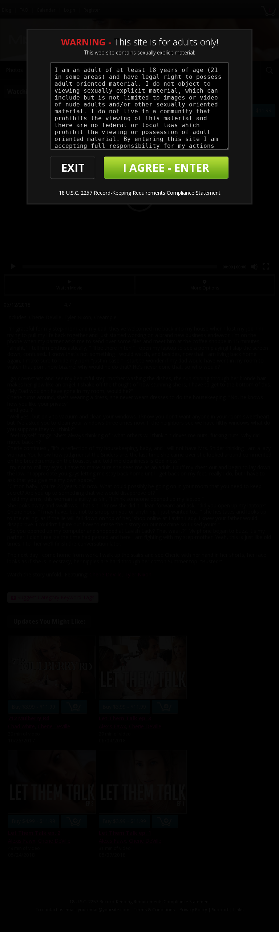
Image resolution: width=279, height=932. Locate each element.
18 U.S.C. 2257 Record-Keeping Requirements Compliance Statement (140, 192)
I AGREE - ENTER (166, 167)
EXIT (73, 167)
